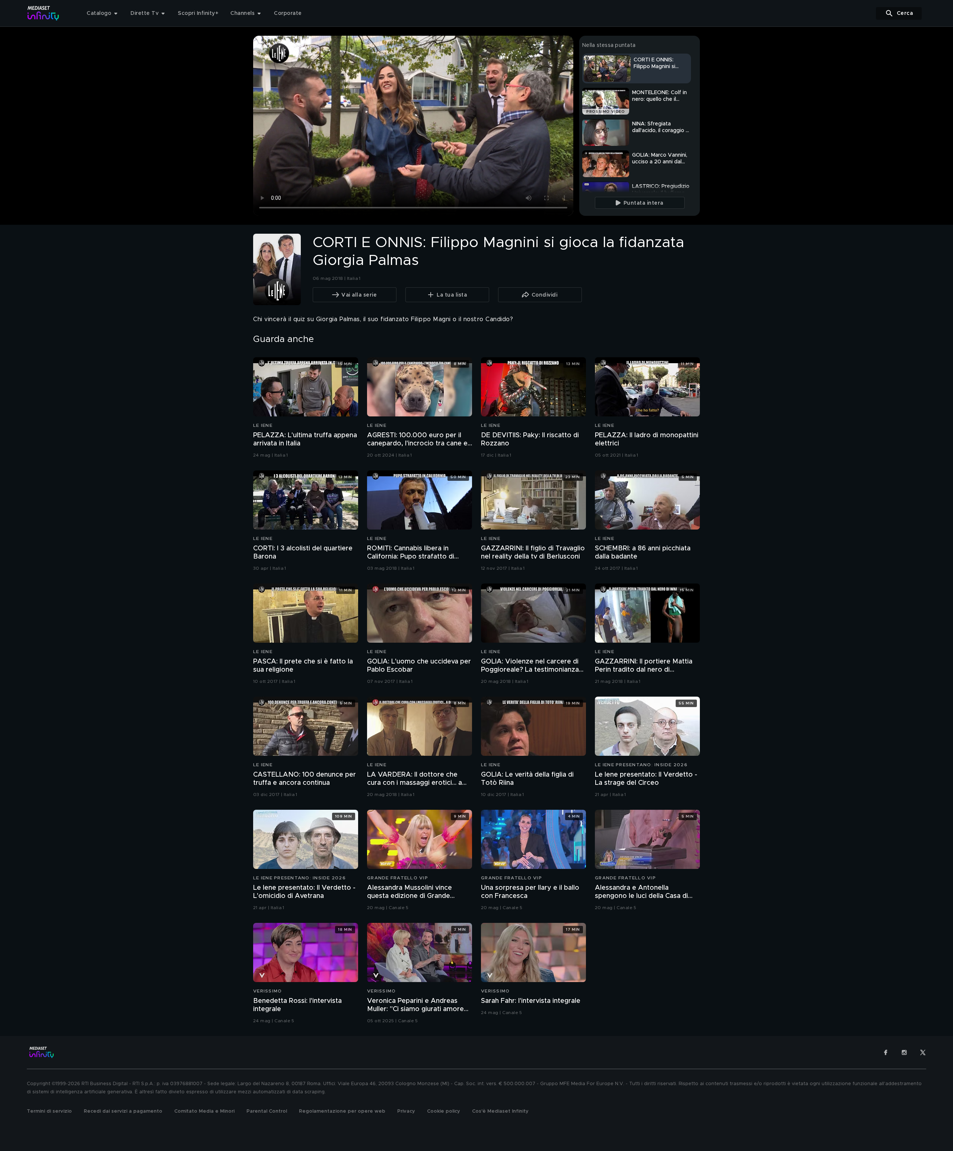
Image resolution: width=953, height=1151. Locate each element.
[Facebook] (885, 1052)
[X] (922, 1052)
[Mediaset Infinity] (43, 13)
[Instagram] (904, 1052)
